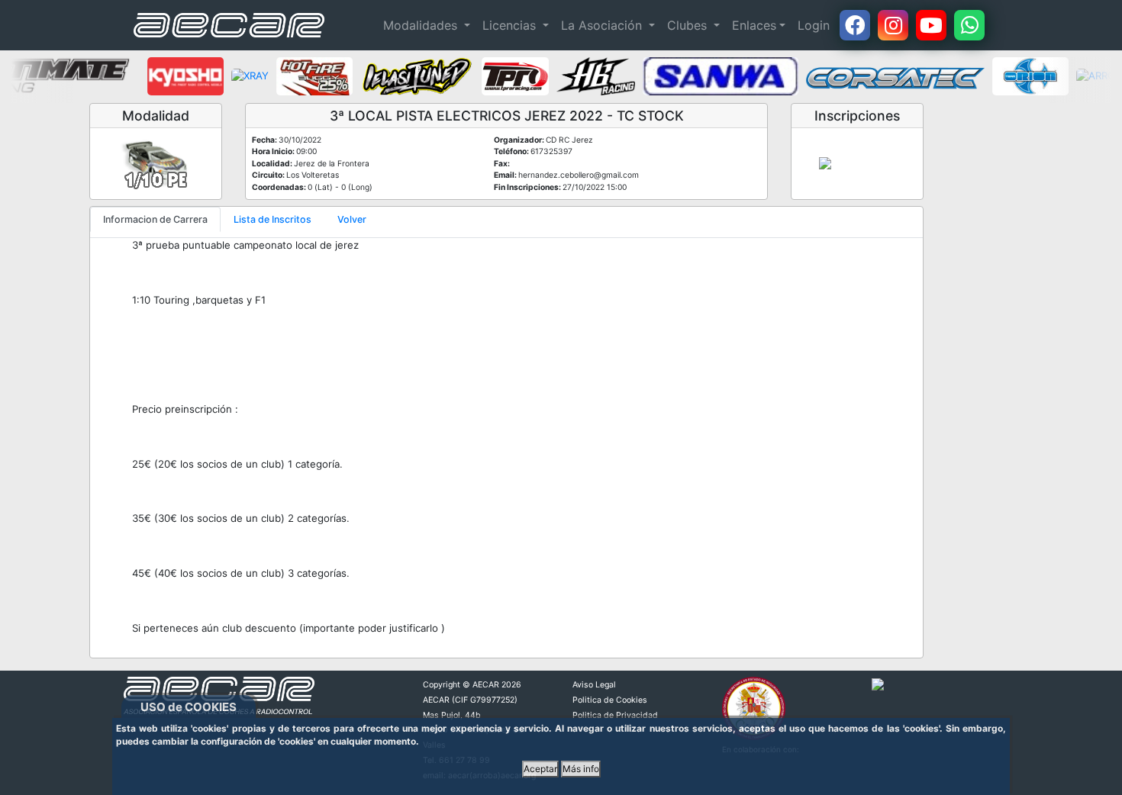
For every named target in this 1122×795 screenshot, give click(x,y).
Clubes (689, 25)
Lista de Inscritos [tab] (272, 219)
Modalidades (422, 25)
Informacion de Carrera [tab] (155, 219)
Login (814, 25)
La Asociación (603, 25)
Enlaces (754, 25)
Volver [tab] (351, 219)
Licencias (511, 25)
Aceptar (540, 768)
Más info (581, 768)
